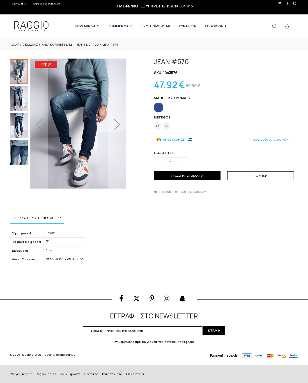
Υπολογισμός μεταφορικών (268, 140)
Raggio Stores (46, 374)
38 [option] (157, 126)
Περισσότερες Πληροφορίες (37, 218)
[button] (39, 124)
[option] (158, 107)
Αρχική (14, 44)
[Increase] (183, 162)
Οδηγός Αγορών (21, 374)
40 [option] (166, 126)
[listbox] (225, 108)
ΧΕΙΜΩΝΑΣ (30, 44)
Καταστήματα (112, 374)
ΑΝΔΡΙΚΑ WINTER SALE (57, 44)
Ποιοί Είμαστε (70, 374)
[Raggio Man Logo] (31, 26)
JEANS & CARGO (87, 44)
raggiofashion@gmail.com (47, 3)
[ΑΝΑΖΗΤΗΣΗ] (274, 26)
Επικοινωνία (135, 374)
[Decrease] (158, 162)
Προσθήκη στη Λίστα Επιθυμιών (182, 192)
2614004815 (19, 3)
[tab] (37, 219)
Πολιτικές (91, 374)
